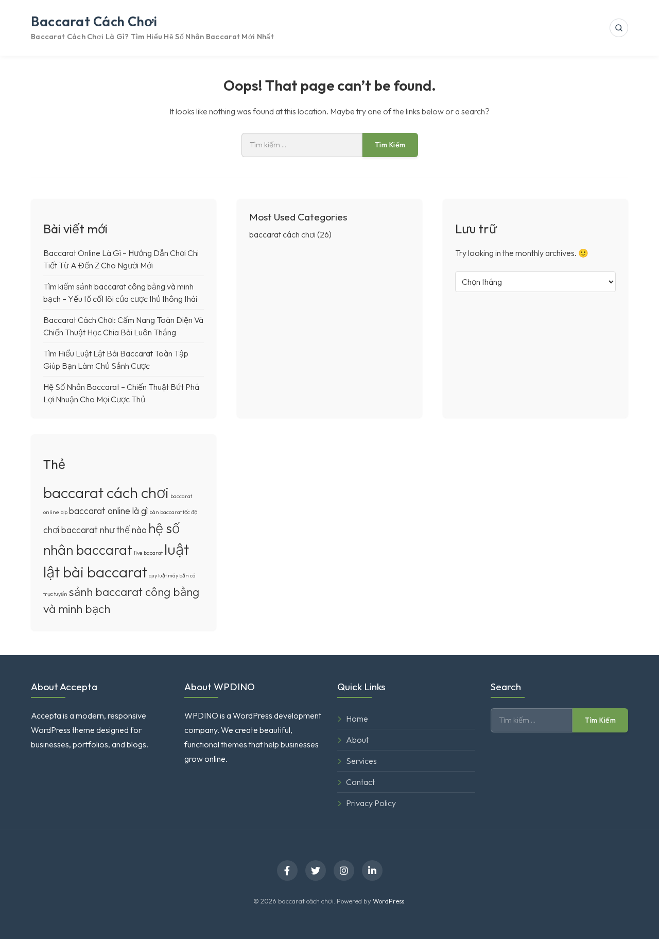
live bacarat (148, 552)
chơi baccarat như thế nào (95, 530)
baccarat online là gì (108, 511)
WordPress (388, 901)
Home (357, 718)
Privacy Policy (371, 803)
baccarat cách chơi (94, 21)
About (357, 740)
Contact (360, 782)
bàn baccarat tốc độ (173, 512)
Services (361, 761)
